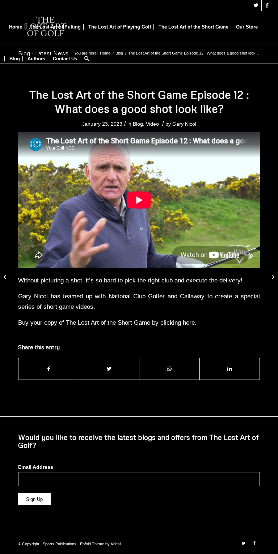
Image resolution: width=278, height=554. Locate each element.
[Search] (87, 59)
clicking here (177, 322)
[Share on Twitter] (109, 369)
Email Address (35, 467)
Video (152, 124)
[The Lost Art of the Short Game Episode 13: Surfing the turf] (272, 277)
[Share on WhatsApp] (169, 369)
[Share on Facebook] (48, 369)
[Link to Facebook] (267, 5)
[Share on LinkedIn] (230, 369)
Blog (138, 124)
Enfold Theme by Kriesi (100, 544)
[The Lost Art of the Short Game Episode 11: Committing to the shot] (5, 277)
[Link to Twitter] (256, 5)
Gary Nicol (184, 124)
